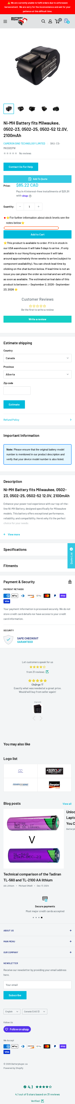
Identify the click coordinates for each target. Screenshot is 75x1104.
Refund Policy (11, 419)
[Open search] (43, 21)
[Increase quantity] (38, 206)
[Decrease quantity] (20, 206)
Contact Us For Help (21, 166)
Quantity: (8, 206)
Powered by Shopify (13, 1068)
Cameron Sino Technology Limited (24, 143)
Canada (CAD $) (31, 1011)
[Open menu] (5, 21)
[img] (37, 666)
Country (8, 350)
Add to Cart (37, 234)
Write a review (37, 319)
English (9, 1011)
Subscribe (15, 995)
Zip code (8, 383)
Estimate (14, 404)
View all (67, 803)
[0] (57, 21)
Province (8, 366)
